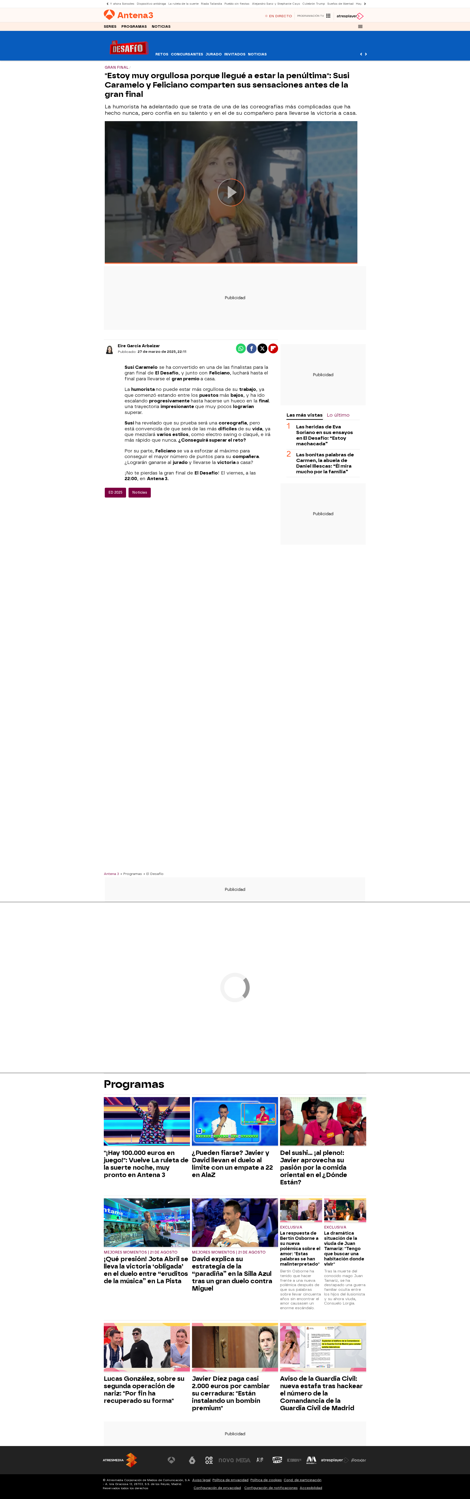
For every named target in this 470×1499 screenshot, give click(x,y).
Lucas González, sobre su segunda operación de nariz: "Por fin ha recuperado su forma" (144, 1389)
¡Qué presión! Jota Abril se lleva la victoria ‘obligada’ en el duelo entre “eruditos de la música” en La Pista (146, 1270)
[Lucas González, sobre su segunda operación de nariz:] (147, 1348)
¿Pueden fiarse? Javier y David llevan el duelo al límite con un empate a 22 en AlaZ (232, 1164)
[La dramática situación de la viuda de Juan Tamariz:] (345, 1210)
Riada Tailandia (211, 3)
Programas (134, 27)
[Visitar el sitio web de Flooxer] (358, 1460)
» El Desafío (153, 874)
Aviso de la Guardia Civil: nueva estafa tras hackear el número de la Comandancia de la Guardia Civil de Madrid (321, 1393)
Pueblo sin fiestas (236, 3)
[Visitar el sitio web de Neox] (209, 1460)
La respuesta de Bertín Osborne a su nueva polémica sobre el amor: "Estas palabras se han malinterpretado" (300, 1248)
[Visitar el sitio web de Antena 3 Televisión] (175, 1460)
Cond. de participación (302, 1480)
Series (110, 27)
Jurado (214, 54)
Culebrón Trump (313, 3)
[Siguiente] (363, 4)
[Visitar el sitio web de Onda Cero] (277, 1460)
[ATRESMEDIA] (120, 1460)
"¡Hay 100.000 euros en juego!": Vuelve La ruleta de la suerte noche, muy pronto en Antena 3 (146, 1164)
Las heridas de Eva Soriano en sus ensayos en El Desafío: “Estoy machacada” (324, 435)
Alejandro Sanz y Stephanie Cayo (276, 3)
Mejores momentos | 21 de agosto (140, 1252)
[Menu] (360, 26)
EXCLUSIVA (291, 1227)
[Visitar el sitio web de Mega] (243, 1460)
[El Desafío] (129, 57)
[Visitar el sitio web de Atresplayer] (335, 1460)
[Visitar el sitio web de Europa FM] (294, 1460)
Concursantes (187, 54)
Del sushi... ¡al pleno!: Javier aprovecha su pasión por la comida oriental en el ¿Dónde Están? (313, 1167)
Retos (161, 54)
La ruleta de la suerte (183, 3)
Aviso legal (201, 1480)
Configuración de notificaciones (271, 1488)
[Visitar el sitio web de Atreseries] (260, 1460)
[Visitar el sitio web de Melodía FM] (311, 1460)
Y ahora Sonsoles (122, 3)
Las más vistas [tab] (304, 415)
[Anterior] (106, 4)
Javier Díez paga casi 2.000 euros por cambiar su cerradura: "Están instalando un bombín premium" (231, 1393)
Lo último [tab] (338, 415)
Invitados (235, 54)
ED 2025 (115, 492)
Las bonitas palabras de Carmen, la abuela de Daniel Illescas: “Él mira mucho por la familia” (325, 463)
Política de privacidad (230, 1480)
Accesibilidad (311, 1488)
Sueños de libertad (340, 3)
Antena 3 (111, 874)
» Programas (131, 874)
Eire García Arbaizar (139, 346)
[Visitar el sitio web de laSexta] (192, 1460)
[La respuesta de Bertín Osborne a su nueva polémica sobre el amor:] (301, 1210)
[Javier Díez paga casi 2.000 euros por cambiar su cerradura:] (235, 1348)
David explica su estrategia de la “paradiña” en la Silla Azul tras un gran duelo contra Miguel (232, 1273)
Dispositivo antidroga (151, 3)
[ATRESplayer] (350, 16)
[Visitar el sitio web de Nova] (226, 1460)
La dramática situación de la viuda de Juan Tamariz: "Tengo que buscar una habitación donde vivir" (344, 1248)
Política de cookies (266, 1480)
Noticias (161, 27)
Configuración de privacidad (217, 1488)
